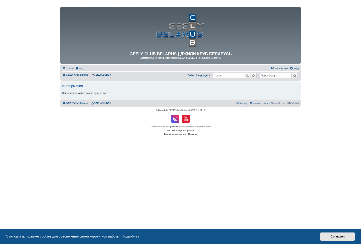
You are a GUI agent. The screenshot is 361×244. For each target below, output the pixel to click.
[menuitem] (79, 68)
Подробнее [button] (130, 236)
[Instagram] (175, 119)
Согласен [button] (337, 236)
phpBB (173, 126)
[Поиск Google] (294, 75)
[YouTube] (186, 119)
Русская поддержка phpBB (180, 130)
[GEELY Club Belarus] (180, 29)
